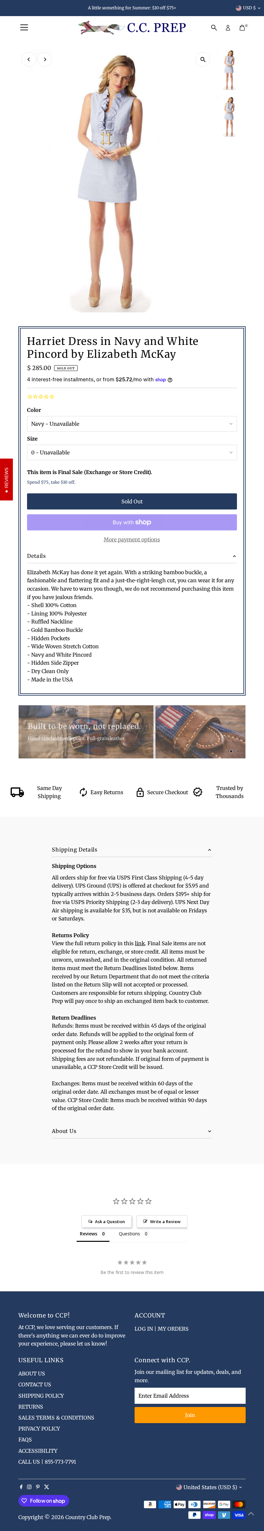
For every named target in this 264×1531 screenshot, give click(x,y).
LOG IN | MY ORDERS (162, 1329)
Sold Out (132, 501)
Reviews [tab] (88, 1234)
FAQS (25, 1439)
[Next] (44, 59)
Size (32, 438)
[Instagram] (29, 1487)
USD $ (249, 8)
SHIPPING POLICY (41, 1396)
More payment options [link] (132, 539)
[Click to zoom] (203, 59)
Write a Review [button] (165, 1221)
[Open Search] (214, 28)
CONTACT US (34, 1384)
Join (190, 1415)
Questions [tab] (129, 1234)
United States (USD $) (210, 1487)
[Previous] (29, 59)
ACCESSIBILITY (37, 1451)
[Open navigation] (24, 28)
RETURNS (30, 1406)
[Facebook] (21, 1487)
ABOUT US (31, 1373)
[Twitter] (46, 1487)
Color (34, 410)
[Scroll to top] (251, 1513)
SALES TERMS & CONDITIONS (56, 1417)
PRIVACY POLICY (39, 1428)
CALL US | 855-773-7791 (47, 1462)
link (140, 943)
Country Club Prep (87, 1517)
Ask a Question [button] (110, 1221)
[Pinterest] (37, 1487)
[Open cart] (242, 28)
